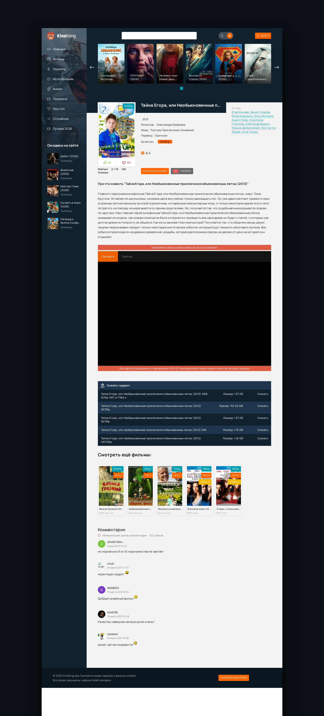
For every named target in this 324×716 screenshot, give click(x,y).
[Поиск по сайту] (191, 35)
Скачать (262, 394)
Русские (156, 130)
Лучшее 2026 (62, 129)
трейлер (185, 171)
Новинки (59, 49)
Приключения (171, 130)
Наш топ (59, 109)
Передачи (60, 99)
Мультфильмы (63, 79)
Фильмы (58, 59)
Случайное (61, 119)
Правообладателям (233, 677)
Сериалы (59, 69)
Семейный (187, 130)
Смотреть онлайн (155, 171)
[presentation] (92, 67)
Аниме (57, 89)
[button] (181, 88)
